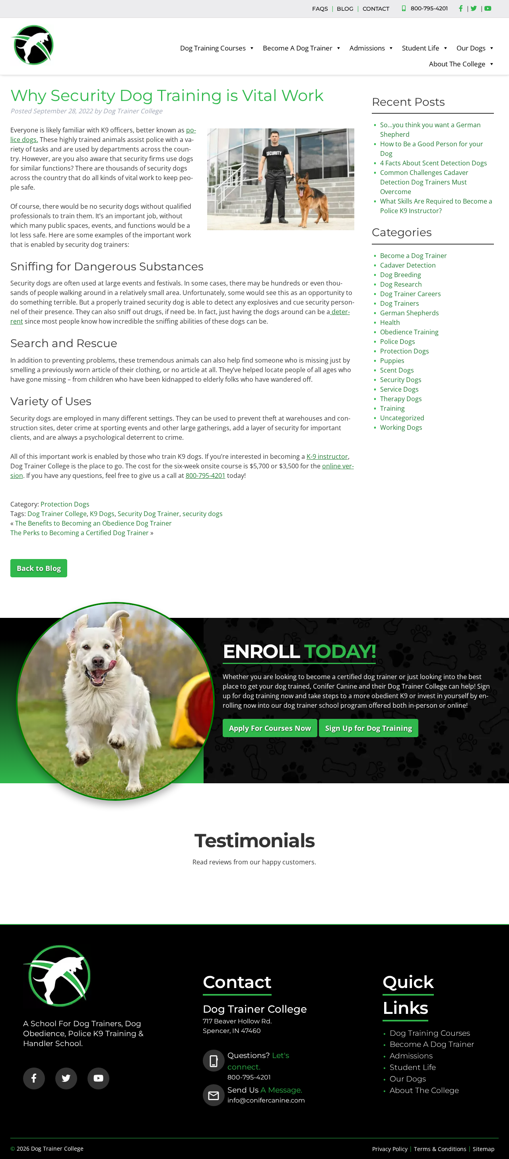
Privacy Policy (390, 1149)
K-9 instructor (327, 456)
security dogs (203, 513)
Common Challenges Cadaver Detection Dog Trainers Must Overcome (424, 182)
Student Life (420, 47)
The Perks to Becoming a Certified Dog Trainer (79, 532)
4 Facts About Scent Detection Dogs (433, 163)
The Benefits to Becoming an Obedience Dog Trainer (93, 523)
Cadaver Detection (408, 265)
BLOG (345, 8)
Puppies (392, 360)
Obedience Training (409, 332)
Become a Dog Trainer (413, 255)
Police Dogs (397, 341)
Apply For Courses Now (270, 728)
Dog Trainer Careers (410, 293)
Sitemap (484, 1149)
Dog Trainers (399, 303)
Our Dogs (471, 47)
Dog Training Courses (213, 47)
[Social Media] (463, 9)
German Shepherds (409, 313)
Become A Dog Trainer (297, 47)
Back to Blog (39, 568)
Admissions (367, 47)
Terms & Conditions (440, 1149)
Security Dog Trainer (148, 513)
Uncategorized (402, 418)
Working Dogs (401, 427)
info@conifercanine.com (266, 1100)
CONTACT (376, 8)
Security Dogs (401, 379)
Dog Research (401, 284)
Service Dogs (399, 389)
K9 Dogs (102, 513)
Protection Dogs (65, 504)
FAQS (320, 8)
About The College (457, 63)
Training (392, 408)
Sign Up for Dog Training (368, 728)
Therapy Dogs (401, 398)
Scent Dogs (397, 370)
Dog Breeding (400, 274)
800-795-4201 (429, 8)
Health (390, 322)
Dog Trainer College (57, 513)
